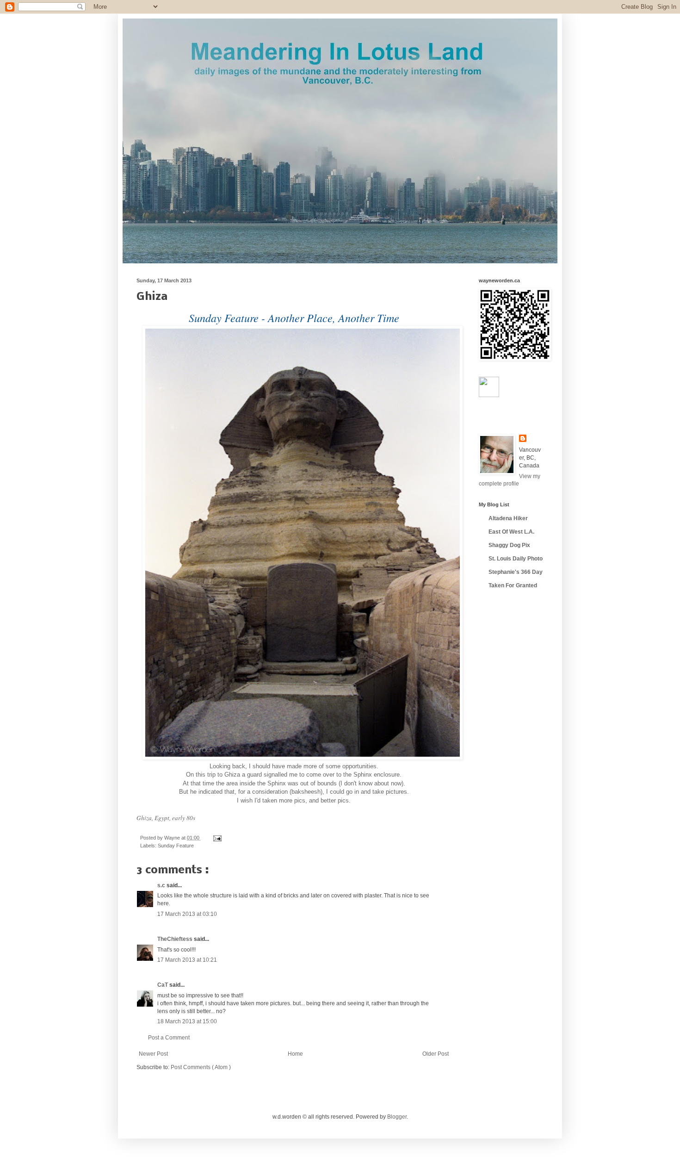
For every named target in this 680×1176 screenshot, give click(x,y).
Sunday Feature (176, 845)
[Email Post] (216, 837)
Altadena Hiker (508, 518)
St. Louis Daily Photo (515, 558)
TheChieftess (175, 939)
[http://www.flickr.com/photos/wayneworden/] (489, 395)
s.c (162, 885)
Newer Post (153, 1054)
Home (295, 1054)
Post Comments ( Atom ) (201, 1067)
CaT (163, 985)
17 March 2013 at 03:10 (187, 914)
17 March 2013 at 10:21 (187, 960)
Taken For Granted (512, 585)
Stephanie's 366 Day (515, 572)
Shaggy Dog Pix (509, 545)
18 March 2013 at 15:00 (187, 1021)
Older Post (435, 1054)
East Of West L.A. (511, 532)
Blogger (397, 1117)
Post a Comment (169, 1037)
